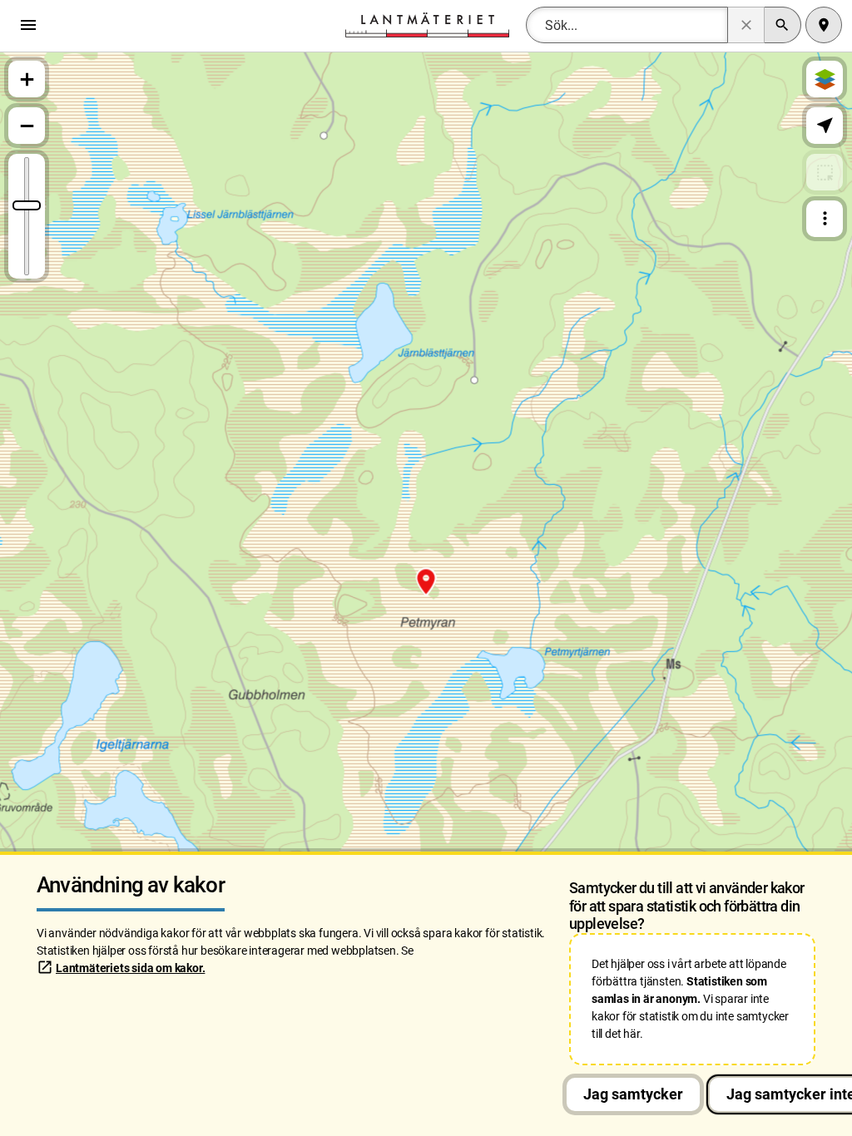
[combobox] (627, 25)
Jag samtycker (633, 1094)
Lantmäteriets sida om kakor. (130, 968)
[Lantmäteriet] (426, 24)
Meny (32, 25)
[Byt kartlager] (824, 79)
